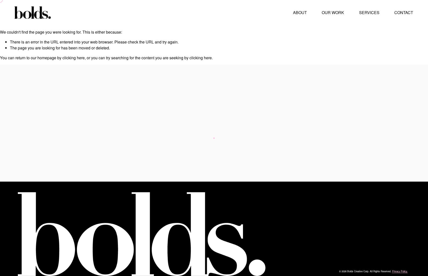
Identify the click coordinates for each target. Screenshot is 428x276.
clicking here (73, 58)
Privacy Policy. (400, 271)
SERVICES (369, 12)
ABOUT (300, 12)
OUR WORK (333, 12)
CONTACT (403, 12)
